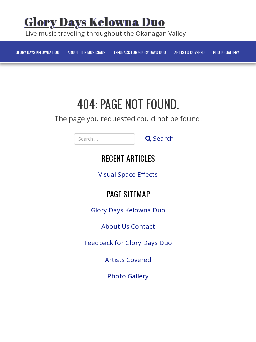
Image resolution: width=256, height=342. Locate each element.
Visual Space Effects (128, 174)
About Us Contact (128, 226)
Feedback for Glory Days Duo (140, 52)
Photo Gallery (226, 52)
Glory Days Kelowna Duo (95, 21)
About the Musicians (87, 52)
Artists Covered (189, 52)
